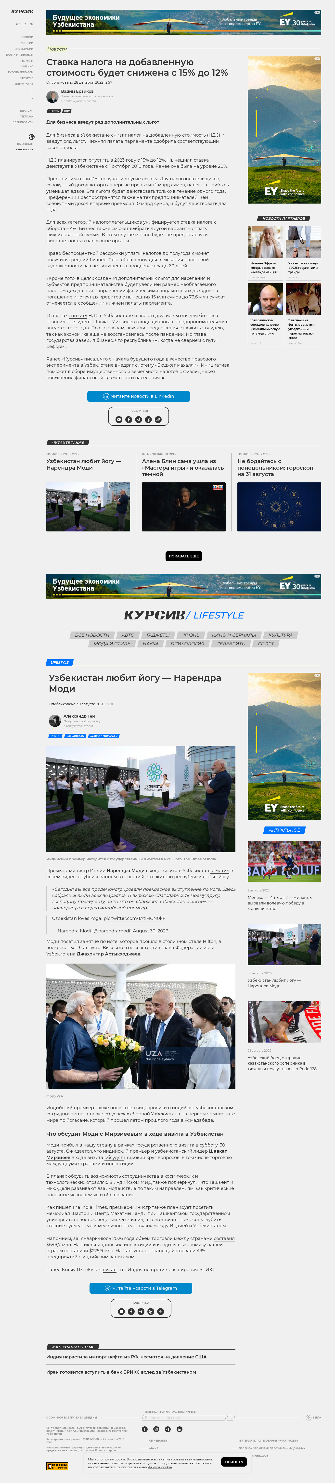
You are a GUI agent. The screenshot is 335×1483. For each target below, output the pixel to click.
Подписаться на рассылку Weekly (171, 1411)
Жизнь (190, 635)
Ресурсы (26, 60)
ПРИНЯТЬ (234, 1462)
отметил (219, 870)
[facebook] (145, 1429)
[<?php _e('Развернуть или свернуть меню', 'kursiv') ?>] (32, 137)
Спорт (266, 643)
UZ (24, 24)
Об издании (158, 1440)
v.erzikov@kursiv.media (78, 101)
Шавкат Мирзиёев (104, 735)
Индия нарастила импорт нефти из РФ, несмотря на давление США (126, 1357)
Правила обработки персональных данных (272, 1448)
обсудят (114, 1157)
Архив (153, 1448)
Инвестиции (24, 49)
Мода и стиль (112, 643)
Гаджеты (158, 635)
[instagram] (156, 1429)
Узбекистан (24, 149)
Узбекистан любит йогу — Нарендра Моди (83, 464)
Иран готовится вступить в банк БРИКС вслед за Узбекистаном (121, 1372)
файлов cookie (160, 1467)
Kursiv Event (23, 84)
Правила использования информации (268, 1440)
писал (91, 359)
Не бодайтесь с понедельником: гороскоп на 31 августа (275, 467)
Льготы (54, 111)
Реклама (26, 116)
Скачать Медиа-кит (253, 1456)
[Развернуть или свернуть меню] (31, 98)
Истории (26, 43)
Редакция (25, 110)
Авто (128, 635)
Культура (280, 635)
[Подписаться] (230, 1417)
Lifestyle (26, 78)
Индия (55, 735)
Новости (26, 37)
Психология (187, 643)
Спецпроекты (23, 122)
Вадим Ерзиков (77, 91)
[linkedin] (179, 1429)
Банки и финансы (19, 54)
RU (17, 24)
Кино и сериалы (234, 635)
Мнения (27, 66)
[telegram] (168, 1429)
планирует (179, 1207)
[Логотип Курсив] (22, 11)
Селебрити (231, 643)
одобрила (165, 141)
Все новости (92, 635)
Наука (150, 643)
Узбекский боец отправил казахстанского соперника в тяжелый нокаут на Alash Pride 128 (282, 1063)
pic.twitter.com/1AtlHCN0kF (134, 918)
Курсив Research (20, 72)
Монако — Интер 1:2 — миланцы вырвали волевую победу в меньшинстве (280, 903)
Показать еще (184, 556)
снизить (78, 315)
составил (224, 1238)
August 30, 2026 (150, 931)
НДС (67, 111)
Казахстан (25, 144)
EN (31, 24)
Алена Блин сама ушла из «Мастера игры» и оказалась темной (183, 467)
